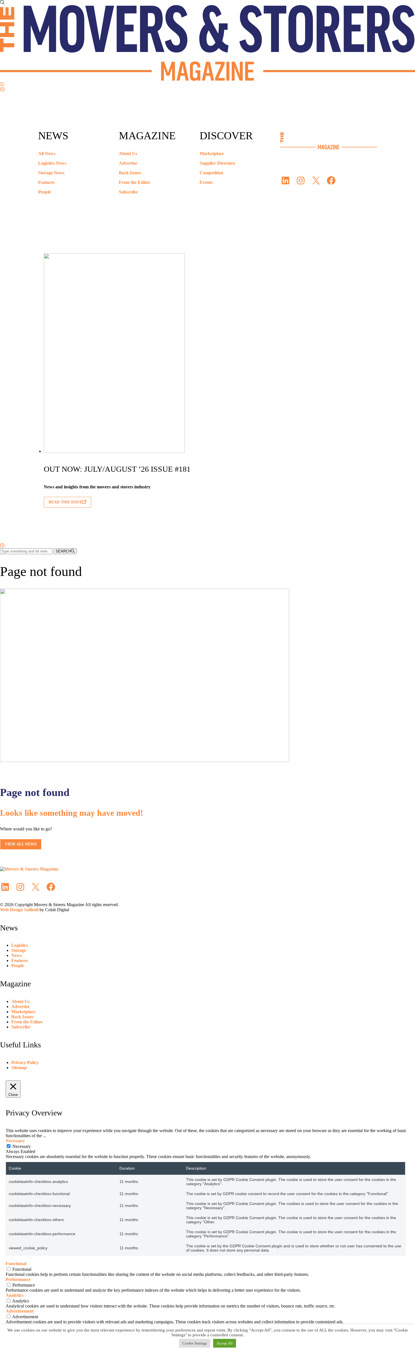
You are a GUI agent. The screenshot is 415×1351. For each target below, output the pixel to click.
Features (46, 182)
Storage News (51, 172)
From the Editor (134, 182)
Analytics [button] (14, 1295)
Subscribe (128, 192)
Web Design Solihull (19, 909)
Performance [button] (18, 1279)
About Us (128, 153)
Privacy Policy (25, 1062)
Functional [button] (16, 1263)
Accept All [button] (225, 1343)
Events (206, 182)
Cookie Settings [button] (194, 1343)
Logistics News (52, 163)
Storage (18, 950)
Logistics (19, 945)
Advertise (128, 163)
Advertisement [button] (20, 1311)
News (16, 955)
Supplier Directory (217, 163)
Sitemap (19, 1067)
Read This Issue (65, 502)
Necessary (21, 1146)
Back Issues (130, 172)
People (44, 192)
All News (46, 153)
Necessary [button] (15, 1140)
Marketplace (212, 153)
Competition (211, 172)
